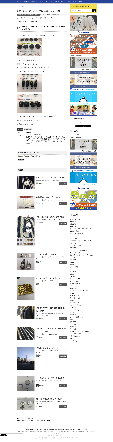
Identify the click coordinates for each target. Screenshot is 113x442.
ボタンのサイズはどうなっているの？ (50, 177)
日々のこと (73, 329)
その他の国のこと (75, 283)
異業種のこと (74, 248)
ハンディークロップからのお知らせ (52, 313)
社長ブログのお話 (75, 336)
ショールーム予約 (43, 1)
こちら (29, 124)
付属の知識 (26, 1)
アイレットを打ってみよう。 (47, 254)
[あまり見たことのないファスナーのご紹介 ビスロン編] (25, 328)
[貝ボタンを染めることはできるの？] (25, 398)
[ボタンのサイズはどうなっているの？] (25, 177)
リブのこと (73, 307)
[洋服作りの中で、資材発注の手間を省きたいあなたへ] (25, 307)
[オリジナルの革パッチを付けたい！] (25, 278)
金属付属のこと (55, 14)
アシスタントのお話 (76, 333)
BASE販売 (75, 1)
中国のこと (73, 259)
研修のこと (73, 221)
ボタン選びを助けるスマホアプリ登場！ (51, 217)
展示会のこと (74, 319)
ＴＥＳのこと (74, 243)
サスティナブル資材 (76, 245)
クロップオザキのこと (76, 305)
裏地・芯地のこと (75, 298)
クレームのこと (74, 310)
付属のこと (49, 14)
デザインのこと (74, 286)
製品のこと (48, 315)
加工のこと (46, 257)
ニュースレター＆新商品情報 (78, 250)
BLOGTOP (19, 1)
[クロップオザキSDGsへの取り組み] (83, 89)
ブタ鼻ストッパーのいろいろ (47, 348)
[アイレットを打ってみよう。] (25, 254)
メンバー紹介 (74, 341)
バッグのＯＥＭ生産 (27, 418)
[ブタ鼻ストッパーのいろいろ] (25, 348)
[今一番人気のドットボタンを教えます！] (25, 377)
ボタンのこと (43, 14)
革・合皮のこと (60, 281)
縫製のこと (73, 262)
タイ (71, 236)
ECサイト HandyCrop (54, 1)
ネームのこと (74, 312)
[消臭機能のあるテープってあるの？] (25, 197)
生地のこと (73, 293)
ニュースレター (74, 257)
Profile (21, 129)
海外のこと (73, 326)
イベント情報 (74, 267)
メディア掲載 (74, 238)
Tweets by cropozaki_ (76, 123)
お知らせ (72, 338)
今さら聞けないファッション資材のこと (53, 401)
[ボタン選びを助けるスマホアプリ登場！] (25, 216)
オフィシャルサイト (66, 1)
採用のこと (73, 226)
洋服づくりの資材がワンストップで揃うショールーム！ (37, 420)
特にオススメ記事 (75, 219)
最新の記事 (28, 129)
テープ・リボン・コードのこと (56, 200)
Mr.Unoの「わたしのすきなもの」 (80, 331)
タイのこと (73, 271)
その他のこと (74, 322)
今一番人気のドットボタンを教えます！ (51, 378)
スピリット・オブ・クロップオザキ (80, 228)
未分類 (72, 264)
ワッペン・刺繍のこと (76, 317)
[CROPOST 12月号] (33, 156)
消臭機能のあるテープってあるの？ (49, 197)
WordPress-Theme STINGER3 (56, 435)
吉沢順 (28, 132)
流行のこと (73, 314)
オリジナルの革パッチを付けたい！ (49, 278)
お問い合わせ (82, 1)
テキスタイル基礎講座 (76, 233)
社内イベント (34, 1)
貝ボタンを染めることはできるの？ (49, 399)
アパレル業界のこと (76, 324)
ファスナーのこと (48, 334)
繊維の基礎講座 (74, 231)
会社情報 (72, 276)
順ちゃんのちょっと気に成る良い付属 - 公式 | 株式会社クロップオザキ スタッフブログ (56, 429)
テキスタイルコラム (76, 252)
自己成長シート (74, 224)
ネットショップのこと (55, 180)
